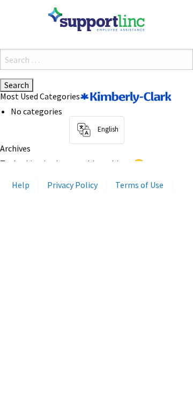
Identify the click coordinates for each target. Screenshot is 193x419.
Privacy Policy (72, 184)
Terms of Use (139, 184)
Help (20, 184)
